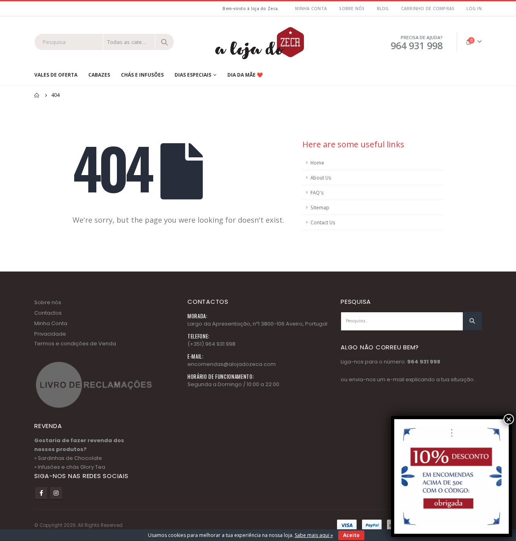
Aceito (351, 535)
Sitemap (319, 207)
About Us (320, 177)
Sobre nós (351, 8)
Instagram (56, 493)
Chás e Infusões (142, 74)
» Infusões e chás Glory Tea (69, 467)
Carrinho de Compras (428, 8)
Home (317, 162)
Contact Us (322, 222)
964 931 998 (423, 362)
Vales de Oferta (55, 74)
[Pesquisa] (164, 42)
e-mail (395, 379)
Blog (383, 8)
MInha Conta (311, 8)
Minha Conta (50, 323)
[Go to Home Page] (37, 95)
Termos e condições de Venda (75, 343)
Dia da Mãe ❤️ (245, 74)
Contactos (48, 313)
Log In (474, 8)
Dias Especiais (193, 74)
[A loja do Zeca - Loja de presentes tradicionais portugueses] (258, 42)
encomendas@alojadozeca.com (231, 364)
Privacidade (50, 334)
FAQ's (317, 192)
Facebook (41, 493)
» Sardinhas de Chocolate (68, 458)
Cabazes (99, 74)
